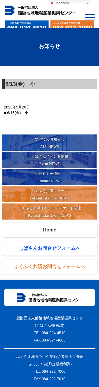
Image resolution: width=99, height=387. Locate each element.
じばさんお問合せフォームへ (50, 248)
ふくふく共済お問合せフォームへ (49, 266)
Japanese (62, 3)
